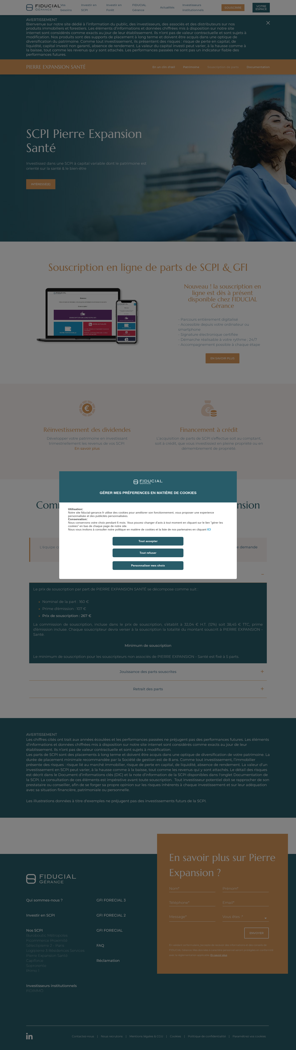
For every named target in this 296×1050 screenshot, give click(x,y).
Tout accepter (148, 541)
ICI (209, 529)
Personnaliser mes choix (148, 565)
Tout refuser (148, 552)
